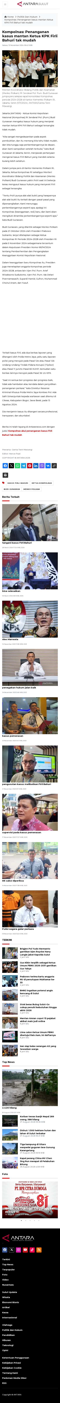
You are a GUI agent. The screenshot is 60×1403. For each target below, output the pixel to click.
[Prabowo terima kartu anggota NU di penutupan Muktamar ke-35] (10, 980)
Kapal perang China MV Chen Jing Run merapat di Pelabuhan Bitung (37, 1161)
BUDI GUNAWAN (12, 489)
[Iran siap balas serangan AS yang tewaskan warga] (10, 1050)
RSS (4, 1383)
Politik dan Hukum (12, 1330)
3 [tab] (30, 1220)
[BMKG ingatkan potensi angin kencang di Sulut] (10, 994)
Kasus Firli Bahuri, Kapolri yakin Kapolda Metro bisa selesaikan (29, 589)
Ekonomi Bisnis (10, 1302)
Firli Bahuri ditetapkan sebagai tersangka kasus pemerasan (26, 734)
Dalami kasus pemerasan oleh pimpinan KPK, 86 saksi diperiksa (28, 879)
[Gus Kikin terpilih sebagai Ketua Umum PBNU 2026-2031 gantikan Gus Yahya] (10, 966)
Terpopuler (8, 1269)
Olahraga (7, 1325)
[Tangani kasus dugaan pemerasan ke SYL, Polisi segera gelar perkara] (30, 908)
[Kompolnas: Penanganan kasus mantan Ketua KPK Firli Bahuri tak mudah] (30, 1087)
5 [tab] (38, 1220)
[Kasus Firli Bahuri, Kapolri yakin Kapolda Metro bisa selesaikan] (30, 570)
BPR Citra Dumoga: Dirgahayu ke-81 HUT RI (29, 1210)
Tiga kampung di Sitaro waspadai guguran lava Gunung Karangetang (37, 1147)
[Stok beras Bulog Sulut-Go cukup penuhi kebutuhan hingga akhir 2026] (10, 1008)
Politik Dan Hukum (27, 17)
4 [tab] (34, 1220)
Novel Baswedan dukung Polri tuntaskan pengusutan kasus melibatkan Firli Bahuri (26, 783)
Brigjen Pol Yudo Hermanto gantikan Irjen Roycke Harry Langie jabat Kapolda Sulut (35, 951)
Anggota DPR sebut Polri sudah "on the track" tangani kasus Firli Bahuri (29, 541)
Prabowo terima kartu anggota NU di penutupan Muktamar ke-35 (37, 979)
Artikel (6, 1307)
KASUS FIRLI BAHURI (18, 483)
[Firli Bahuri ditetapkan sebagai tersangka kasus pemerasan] (30, 715)
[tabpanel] (30, 1199)
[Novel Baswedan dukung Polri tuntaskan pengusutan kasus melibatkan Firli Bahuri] (30, 763)
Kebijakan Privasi (11, 1363)
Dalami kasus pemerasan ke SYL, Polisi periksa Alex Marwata (29, 638)
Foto (5, 1174)
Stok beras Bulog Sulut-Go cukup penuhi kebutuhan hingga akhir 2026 (38, 1007)
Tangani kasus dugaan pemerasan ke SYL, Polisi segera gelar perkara (27, 927)
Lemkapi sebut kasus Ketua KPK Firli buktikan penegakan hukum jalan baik (29, 686)
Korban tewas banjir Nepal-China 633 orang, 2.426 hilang (28, 1106)
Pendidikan (8, 1335)
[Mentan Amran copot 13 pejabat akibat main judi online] (10, 1022)
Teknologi (7, 1345)
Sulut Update (9, 1292)
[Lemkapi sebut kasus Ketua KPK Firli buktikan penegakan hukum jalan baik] (30, 667)
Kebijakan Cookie (12, 1368)
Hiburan (6, 1340)
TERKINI (7, 940)
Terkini (6, 1259)
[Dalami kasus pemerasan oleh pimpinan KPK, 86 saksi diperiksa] (30, 860)
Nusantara (8, 1285)
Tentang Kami (10, 1373)
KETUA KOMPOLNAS (42, 483)
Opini (5, 1350)
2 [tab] (25, 1220)
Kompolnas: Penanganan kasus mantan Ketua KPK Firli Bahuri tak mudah (28, 21)
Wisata (6, 1297)
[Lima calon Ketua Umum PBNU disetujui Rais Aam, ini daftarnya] (10, 1036)
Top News (8, 1062)
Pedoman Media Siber (14, 1378)
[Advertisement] (30, 318)
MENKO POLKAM (31, 489)
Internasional (9, 1317)
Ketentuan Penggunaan (15, 1357)
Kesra (5, 1312)
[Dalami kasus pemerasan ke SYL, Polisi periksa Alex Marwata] (30, 619)
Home (10, 17)
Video (5, 1279)
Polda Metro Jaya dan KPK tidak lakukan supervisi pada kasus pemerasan (26, 831)
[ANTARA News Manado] (33, 4)
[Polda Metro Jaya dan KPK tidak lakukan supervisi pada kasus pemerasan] (30, 812)
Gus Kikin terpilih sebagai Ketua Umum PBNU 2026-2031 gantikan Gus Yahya (38, 965)
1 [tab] (21, 1220)
